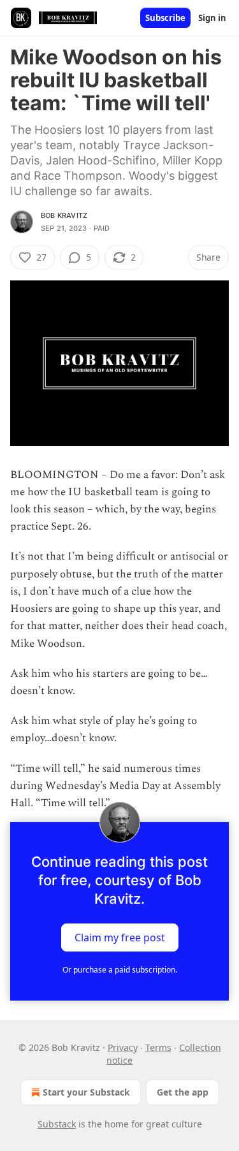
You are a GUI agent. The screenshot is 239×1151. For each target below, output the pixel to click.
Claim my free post (120, 937)
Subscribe (165, 18)
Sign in (212, 18)
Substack (57, 1124)
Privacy (123, 1047)
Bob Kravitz (64, 215)
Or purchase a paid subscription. (119, 969)
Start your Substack (86, 1092)
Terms (158, 1047)
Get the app (182, 1092)
